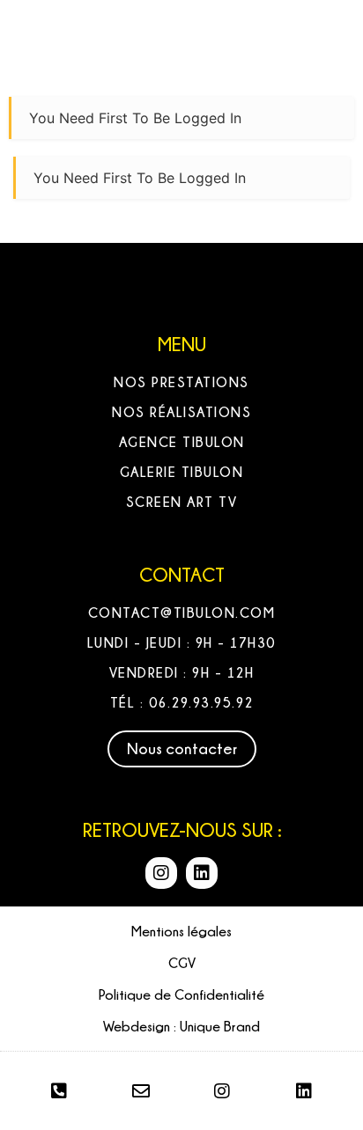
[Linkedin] (202, 873)
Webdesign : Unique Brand (181, 1026)
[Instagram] (161, 873)
